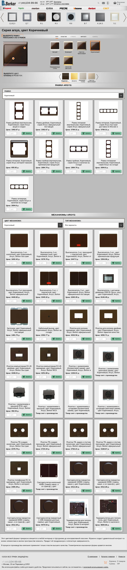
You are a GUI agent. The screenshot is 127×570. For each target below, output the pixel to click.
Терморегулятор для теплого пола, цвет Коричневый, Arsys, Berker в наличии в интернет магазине (108, 521)
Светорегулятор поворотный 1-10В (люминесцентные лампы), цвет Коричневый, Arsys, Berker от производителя (49, 522)
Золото (74, 81)
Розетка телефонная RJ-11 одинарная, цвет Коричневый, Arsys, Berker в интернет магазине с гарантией (19, 483)
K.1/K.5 (100, 23)
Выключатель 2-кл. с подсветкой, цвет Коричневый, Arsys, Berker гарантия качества (48, 293)
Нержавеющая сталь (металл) (55, 68)
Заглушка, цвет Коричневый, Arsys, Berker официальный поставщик (19, 330)
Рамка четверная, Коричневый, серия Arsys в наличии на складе (19, 201)
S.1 (114, 23)
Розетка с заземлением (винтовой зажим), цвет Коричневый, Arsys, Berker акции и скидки (108, 372)
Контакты (57, 2)
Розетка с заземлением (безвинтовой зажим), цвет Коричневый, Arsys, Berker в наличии (79, 369)
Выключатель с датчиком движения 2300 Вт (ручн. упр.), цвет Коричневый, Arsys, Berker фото (108, 293)
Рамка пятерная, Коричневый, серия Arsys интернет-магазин (19, 162)
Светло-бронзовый (91, 81)
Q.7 (27, 23)
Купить (28, 133)
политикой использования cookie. (96, 567)
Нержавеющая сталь (83, 81)
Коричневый (95, 52)
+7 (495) (28, 3)
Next (124, 17)
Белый (55, 52)
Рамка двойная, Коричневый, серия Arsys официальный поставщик (48, 125)
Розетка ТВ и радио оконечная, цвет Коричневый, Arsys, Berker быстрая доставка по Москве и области (19, 446)
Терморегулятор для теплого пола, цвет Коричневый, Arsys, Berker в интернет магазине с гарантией (78, 523)
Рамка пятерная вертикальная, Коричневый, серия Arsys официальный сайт (79, 126)
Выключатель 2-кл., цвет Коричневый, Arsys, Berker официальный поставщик (78, 292)
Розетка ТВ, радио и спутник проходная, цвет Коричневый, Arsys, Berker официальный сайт (108, 445)
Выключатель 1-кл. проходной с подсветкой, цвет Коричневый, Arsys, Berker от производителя (79, 255)
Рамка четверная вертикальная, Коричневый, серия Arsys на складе (108, 163)
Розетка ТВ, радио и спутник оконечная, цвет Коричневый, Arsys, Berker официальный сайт (78, 445)
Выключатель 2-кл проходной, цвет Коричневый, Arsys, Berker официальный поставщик (19, 293)
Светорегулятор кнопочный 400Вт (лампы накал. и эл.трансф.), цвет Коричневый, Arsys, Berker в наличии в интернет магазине (48, 486)
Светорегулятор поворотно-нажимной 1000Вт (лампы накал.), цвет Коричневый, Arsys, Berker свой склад (79, 483)
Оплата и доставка (61, 4)
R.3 (56, 23)
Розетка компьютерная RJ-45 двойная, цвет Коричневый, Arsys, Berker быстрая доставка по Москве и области (19, 370)
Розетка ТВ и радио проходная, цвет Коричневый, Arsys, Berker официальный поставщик (49, 445)
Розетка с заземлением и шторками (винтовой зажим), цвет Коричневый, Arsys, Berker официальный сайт (108, 409)
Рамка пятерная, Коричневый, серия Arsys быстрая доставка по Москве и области (108, 126)
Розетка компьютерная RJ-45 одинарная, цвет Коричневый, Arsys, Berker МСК (49, 368)
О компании (92, 556)
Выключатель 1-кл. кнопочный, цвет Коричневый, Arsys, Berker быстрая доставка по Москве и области (19, 256)
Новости (121, 556)
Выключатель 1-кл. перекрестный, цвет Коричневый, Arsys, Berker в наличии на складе (49, 255)
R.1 (41, 23)
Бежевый (68, 52)
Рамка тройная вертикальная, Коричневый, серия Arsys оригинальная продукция (49, 163)
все (57, 36)
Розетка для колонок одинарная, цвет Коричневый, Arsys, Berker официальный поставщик (78, 331)
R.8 (71, 23)
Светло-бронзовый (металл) (82, 53)
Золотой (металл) (68, 67)
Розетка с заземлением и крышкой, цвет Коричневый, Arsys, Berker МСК (49, 409)
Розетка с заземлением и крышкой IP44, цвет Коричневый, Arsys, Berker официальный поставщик (19, 407)
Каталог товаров (108, 556)
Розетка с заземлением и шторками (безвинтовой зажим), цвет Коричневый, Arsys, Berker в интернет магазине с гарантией (78, 410)
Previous (2, 17)
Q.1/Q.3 (12, 23)
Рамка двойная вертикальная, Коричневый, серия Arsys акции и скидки (19, 125)
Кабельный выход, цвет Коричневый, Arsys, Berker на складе (48, 330)
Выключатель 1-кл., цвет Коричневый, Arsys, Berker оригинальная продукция (108, 254)
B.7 (85, 23)
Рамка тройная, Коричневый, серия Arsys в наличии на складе (78, 163)
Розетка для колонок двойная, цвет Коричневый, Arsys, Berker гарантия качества (108, 330)
